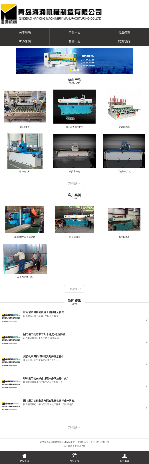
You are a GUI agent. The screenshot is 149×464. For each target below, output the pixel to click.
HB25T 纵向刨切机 (74, 127)
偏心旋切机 (24, 127)
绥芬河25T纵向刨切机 (24, 237)
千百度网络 (79, 445)
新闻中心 (74, 41)
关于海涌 (25, 32)
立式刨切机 (124, 127)
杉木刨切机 (74, 237)
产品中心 (74, 32)
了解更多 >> (74, 183)
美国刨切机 (124, 237)
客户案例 (25, 41)
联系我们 (124, 41)
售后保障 (124, 32)
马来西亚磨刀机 (25, 277)
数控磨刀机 (24, 171)
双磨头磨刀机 (124, 171)
